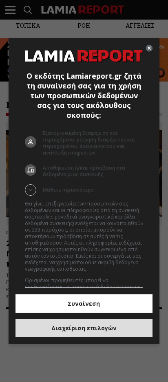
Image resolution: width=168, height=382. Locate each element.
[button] (84, 190)
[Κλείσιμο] (149, 48)
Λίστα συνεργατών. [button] (110, 268)
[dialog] (84, 191)
